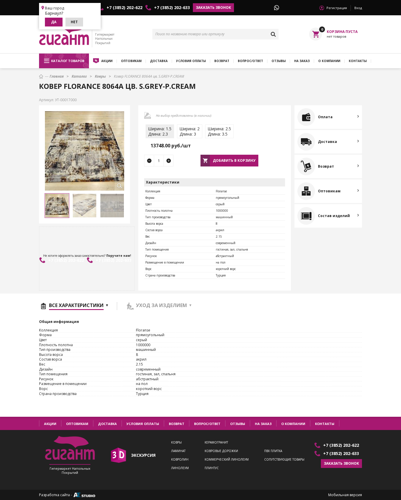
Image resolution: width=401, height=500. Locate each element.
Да (53, 21)
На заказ (302, 61)
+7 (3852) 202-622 (124, 7)
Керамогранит (216, 442)
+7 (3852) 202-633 (172, 7)
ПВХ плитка (273, 451)
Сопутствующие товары (284, 459)
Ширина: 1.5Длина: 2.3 (159, 131)
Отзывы (279, 61)
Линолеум (180, 468)
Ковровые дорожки (221, 451)
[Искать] (273, 34)
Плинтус (212, 468)
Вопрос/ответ (250, 61)
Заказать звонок (213, 7)
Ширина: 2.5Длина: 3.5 (219, 131)
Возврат (221, 61)
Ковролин (179, 459)
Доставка (159, 61)
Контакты (358, 61)
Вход (358, 8)
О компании (329, 61)
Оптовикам (131, 61)
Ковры (176, 442)
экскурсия (143, 455)
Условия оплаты (191, 61)
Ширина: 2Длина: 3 (190, 131)
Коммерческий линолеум (227, 459)
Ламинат (178, 451)
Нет (74, 21)
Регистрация (336, 8)
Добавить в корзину (234, 160)
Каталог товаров (67, 61)
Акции (106, 61)
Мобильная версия (345, 495)
